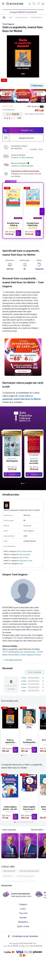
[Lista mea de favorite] (38, 4)
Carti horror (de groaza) (25, 876)
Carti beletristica (9, 871)
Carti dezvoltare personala (29, 871)
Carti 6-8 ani (24, 557)
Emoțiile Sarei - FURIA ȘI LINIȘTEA (13, 225)
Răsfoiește (38, 86)
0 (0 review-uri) (8, 110)
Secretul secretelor (34, 462)
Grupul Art (39, 269)
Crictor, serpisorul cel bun (30, 655)
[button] (42, 211)
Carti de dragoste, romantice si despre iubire (19, 881)
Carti (21, 563)
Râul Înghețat (12, 461)
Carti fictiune (7, 876)
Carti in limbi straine (24, 551)
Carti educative (24, 554)
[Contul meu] (30, 4)
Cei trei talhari (14, 655)
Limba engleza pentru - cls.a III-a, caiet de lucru (10, 809)
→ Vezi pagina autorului (12, 660)
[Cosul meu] (43, 4)
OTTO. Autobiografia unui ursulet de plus (19, 652)
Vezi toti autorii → (38, 830)
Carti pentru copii (25, 561)
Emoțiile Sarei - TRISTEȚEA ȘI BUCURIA (32, 225)
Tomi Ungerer (8, 24)
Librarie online (4, 17)
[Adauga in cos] (18, 233)
